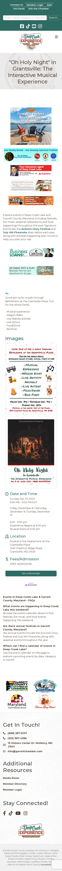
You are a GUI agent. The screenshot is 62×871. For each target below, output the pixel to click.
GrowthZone (48, 864)
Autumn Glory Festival (35, 229)
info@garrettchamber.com (25, 751)
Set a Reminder (31, 573)
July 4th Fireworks (15, 232)
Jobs (49, 5)
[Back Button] (6, 294)
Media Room (11, 778)
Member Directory (15, 783)
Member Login (35, 5)
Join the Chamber (38, 8)
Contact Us (16, 4)
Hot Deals (19, 8)
